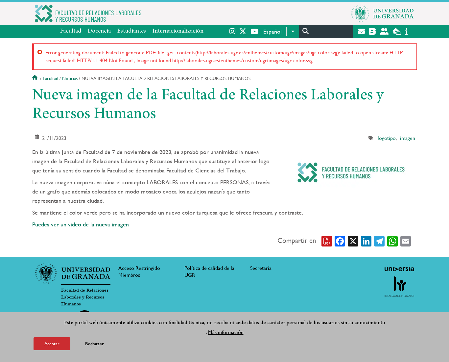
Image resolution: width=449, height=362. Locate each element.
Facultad (70, 31)
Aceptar (51, 343)
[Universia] (399, 269)
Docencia (99, 31)
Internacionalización (178, 31)
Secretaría (261, 268)
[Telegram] (379, 240)
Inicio (35, 78)
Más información (226, 332)
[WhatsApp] (392, 240)
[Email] (405, 240)
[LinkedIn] (366, 240)
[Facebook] (340, 240)
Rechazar (94, 344)
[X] (353, 240)
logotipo (387, 138)
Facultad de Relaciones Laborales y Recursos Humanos (84, 297)
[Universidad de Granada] (382, 13)
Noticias (70, 78)
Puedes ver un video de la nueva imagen (80, 224)
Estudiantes (131, 31)
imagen (407, 138)
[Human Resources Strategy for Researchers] (399, 286)
